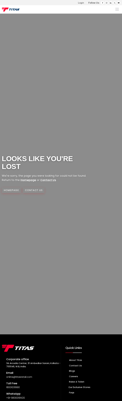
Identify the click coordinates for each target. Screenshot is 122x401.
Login (80, 2)
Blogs (71, 370)
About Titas (75, 360)
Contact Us (48, 180)
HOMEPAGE (11, 190)
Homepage (28, 180)
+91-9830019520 (15, 398)
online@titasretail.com (19, 377)
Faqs (71, 392)
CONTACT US (34, 190)
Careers (73, 376)
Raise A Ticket (76, 381)
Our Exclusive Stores (79, 387)
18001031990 (13, 387)
